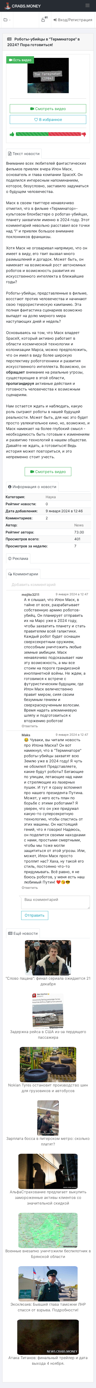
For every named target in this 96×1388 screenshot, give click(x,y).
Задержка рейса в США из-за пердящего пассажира (48, 1034)
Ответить (30, 726)
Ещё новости (25, 933)
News (79, 525)
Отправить (35, 915)
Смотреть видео (50, 108)
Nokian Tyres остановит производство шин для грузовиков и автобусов (48, 1088)
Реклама (19, 558)
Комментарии (25, 574)
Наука (51, 497)
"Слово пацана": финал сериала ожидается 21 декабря (48, 981)
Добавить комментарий (34, 584)
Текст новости (25, 153)
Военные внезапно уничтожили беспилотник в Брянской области (48, 1254)
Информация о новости (33, 486)
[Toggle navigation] (87, 5)
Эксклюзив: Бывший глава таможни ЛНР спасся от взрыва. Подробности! (48, 1307)
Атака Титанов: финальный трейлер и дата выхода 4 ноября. (48, 1360)
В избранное (50, 119)
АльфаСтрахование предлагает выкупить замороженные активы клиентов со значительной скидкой (48, 1197)
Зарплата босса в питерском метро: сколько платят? (48, 1141)
